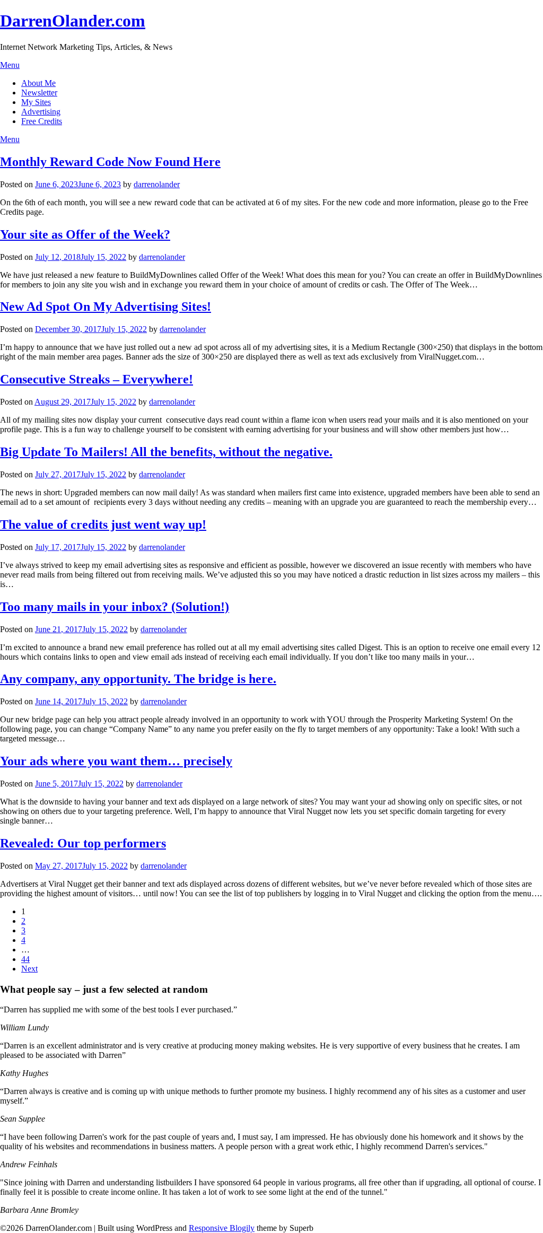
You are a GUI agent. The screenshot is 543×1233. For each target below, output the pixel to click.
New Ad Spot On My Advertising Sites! (105, 306)
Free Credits (41, 121)
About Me (38, 83)
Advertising (40, 111)
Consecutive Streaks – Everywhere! (96, 379)
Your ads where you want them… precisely (116, 761)
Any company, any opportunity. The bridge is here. (138, 679)
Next (29, 968)
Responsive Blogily (222, 1227)
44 (25, 959)
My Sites (36, 102)
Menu (10, 64)
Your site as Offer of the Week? (85, 234)
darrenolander (157, 184)
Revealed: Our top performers (83, 843)
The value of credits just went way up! (103, 524)
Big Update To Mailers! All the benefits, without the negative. (166, 452)
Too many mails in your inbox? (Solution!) (114, 607)
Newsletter (39, 92)
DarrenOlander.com (72, 20)
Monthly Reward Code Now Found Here (110, 162)
